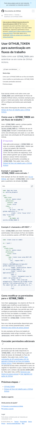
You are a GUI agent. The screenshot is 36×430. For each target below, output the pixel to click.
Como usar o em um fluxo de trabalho (17, 118)
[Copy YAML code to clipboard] (32, 186)
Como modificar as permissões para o (17, 297)
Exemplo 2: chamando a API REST (15, 227)
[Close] (31, 3)
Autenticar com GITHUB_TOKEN (13, 16)
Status (30, 421)
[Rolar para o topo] (32, 426)
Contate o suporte (8, 409)
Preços (3, 423)
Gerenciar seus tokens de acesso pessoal (15, 328)
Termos (16, 421)
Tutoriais (17, 14)
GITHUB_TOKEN (9, 386)
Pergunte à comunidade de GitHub (13, 406)
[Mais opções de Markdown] (19, 69)
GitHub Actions (8, 14)
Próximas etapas (9, 382)
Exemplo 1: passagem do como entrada (14, 172)
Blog (23, 423)
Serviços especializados (13, 423)
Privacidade (23, 421)
